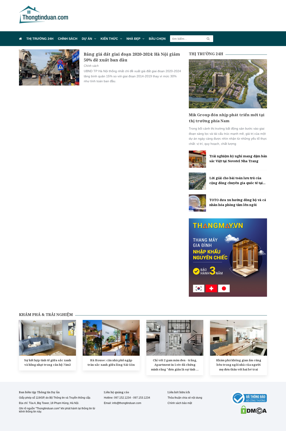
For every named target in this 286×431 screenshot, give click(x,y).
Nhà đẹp (133, 38)
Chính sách (67, 38)
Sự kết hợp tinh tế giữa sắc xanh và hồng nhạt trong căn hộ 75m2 (47, 362)
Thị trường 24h (39, 38)
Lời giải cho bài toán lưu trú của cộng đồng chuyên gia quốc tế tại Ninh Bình (236, 181)
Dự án (87, 38)
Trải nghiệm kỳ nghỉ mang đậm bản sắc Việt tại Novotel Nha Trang (238, 158)
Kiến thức (109, 38)
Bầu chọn (157, 38)
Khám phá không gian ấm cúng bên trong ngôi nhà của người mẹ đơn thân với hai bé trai (238, 365)
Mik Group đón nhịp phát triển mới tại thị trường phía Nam (226, 117)
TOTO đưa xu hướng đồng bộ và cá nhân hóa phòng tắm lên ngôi (237, 202)
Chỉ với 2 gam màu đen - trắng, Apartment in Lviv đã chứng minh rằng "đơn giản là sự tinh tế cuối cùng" (175, 365)
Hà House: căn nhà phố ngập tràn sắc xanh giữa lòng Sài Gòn (111, 362)
